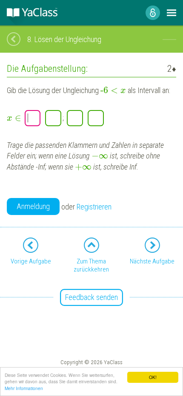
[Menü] (171, 12)
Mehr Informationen (24, 388)
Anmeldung (33, 206)
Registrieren (94, 206)
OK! (153, 377)
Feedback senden (91, 297)
